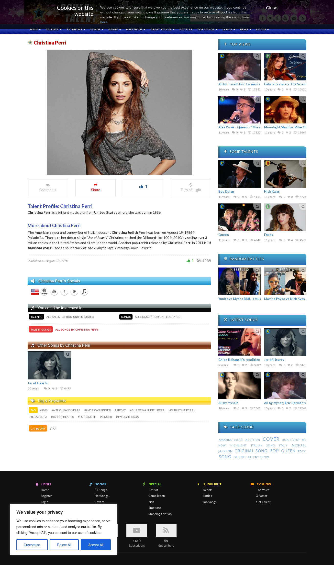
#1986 (44, 410)
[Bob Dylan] (239, 174)
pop (274, 451)
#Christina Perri (181, 410)
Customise (32, 544)
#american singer (97, 410)
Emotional (155, 508)
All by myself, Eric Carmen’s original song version (256, 84)
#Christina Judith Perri (148, 410)
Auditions (134, 29)
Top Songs (209, 502)
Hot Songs (102, 496)
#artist (121, 410)
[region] (63, 529)
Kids (151, 502)
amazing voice (231, 440)
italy (283, 445)
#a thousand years (66, 410)
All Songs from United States (157, 317)
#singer (106, 417)
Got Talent (263, 502)
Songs (95, 29)
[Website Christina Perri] (44, 291)
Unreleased (103, 514)
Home (45, 490)
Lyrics (228, 29)
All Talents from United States (70, 317)
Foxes (268, 235)
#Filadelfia (39, 417)
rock (302, 451)
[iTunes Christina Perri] (84, 291)
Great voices (161, 29)
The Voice (262, 490)
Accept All (95, 544)
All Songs (101, 490)
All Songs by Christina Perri (77, 329)
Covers (99, 502)
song (225, 456)
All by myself (228, 403)
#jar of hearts (63, 417)
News (244, 29)
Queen (223, 235)
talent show (258, 457)
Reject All (64, 544)
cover (271, 439)
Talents (52, 29)
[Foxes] (285, 217)
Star (53, 428)
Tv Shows (75, 29)
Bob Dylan (226, 191)
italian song (263, 445)
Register (46, 496)
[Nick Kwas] (285, 174)
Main (34, 29)
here (103, 22)
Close (271, 7)
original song (250, 451)
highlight (238, 445)
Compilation (156, 496)
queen (288, 451)
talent (239, 457)
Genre (113, 29)
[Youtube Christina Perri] (54, 291)
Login (44, 502)
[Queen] (239, 217)
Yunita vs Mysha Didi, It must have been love (252, 299)
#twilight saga (127, 417)
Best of (153, 490)
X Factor (261, 496)
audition (252, 440)
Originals (101, 508)
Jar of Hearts (38, 383)
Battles (185, 29)
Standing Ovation (160, 514)
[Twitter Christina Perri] (74, 291)
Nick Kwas (272, 191)
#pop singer (87, 417)
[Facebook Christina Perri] (64, 291)
